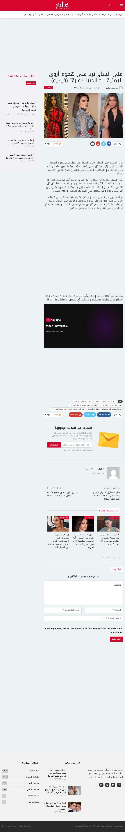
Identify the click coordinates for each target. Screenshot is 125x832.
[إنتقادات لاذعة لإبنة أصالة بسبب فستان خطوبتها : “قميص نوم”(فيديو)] (74, 807)
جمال (112, 14)
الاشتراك (54, 445)
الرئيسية (119, 14)
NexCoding (28, 826)
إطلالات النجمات (32, 777)
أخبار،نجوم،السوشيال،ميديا (82, 401)
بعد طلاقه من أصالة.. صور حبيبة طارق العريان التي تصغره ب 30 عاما (20, 126)
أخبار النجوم (48, 87)
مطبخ (41, 14)
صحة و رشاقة (92, 14)
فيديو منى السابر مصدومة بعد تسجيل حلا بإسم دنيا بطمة (62, 494)
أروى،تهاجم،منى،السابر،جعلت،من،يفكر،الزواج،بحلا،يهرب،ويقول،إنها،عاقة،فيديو (95, 405)
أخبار (114, 401)
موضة (103, 14)
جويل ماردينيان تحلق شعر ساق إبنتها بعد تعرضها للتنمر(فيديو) (21, 106)
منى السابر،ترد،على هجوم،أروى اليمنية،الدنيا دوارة (68, 409)
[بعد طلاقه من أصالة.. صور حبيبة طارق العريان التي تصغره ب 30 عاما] (74, 790)
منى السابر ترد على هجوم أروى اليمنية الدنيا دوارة (104, 409)
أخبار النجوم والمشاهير (102, 401)
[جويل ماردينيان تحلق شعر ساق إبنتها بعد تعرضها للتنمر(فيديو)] (20, 90)
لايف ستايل (69, 14)
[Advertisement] (62, 47)
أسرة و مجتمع (30, 14)
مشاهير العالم (33, 789)
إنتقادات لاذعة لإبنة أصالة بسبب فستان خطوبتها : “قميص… (55, 806)
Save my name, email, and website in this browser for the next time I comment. (83, 630)
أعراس (80, 14)
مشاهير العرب (33, 783)
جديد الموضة (34, 802)
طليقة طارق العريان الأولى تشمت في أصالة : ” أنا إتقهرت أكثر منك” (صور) (104, 495)
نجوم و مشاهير (54, 14)
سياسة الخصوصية (81, 826)
